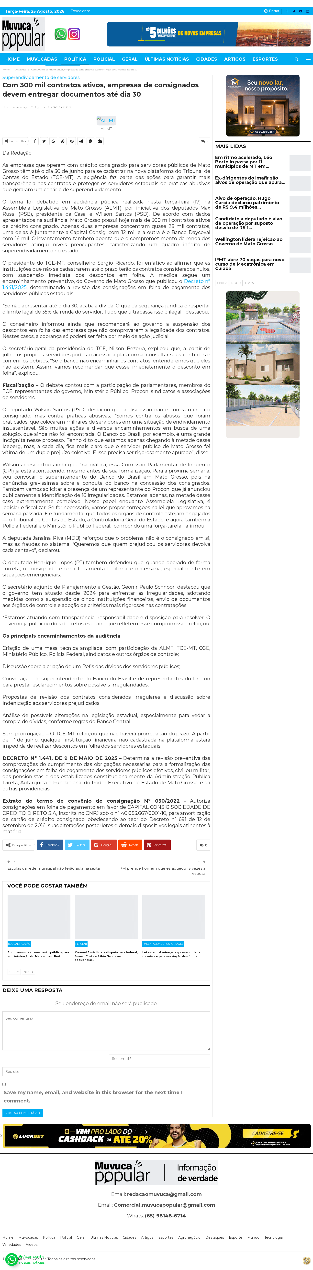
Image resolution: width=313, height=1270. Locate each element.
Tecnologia (273, 1237)
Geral (130, 59)
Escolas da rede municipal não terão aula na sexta (53, 868)
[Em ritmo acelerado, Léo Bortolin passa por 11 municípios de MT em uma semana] (300, 163)
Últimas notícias (167, 59)
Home (12, 59)
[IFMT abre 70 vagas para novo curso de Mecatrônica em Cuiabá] (300, 265)
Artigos (235, 59)
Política (75, 59)
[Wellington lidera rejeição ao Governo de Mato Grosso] (300, 245)
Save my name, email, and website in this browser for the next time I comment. (93, 1097)
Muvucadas (42, 59)
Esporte (235, 1237)
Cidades (206, 59)
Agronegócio (189, 1237)
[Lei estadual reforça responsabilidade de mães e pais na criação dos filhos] (173, 917)
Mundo (253, 1237)
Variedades (11, 1244)
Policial (104, 59)
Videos (31, 1244)
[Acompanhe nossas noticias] (11, 1259)
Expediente (80, 11)
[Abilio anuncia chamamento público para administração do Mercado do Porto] (39, 917)
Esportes (265, 59)
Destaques (214, 1237)
